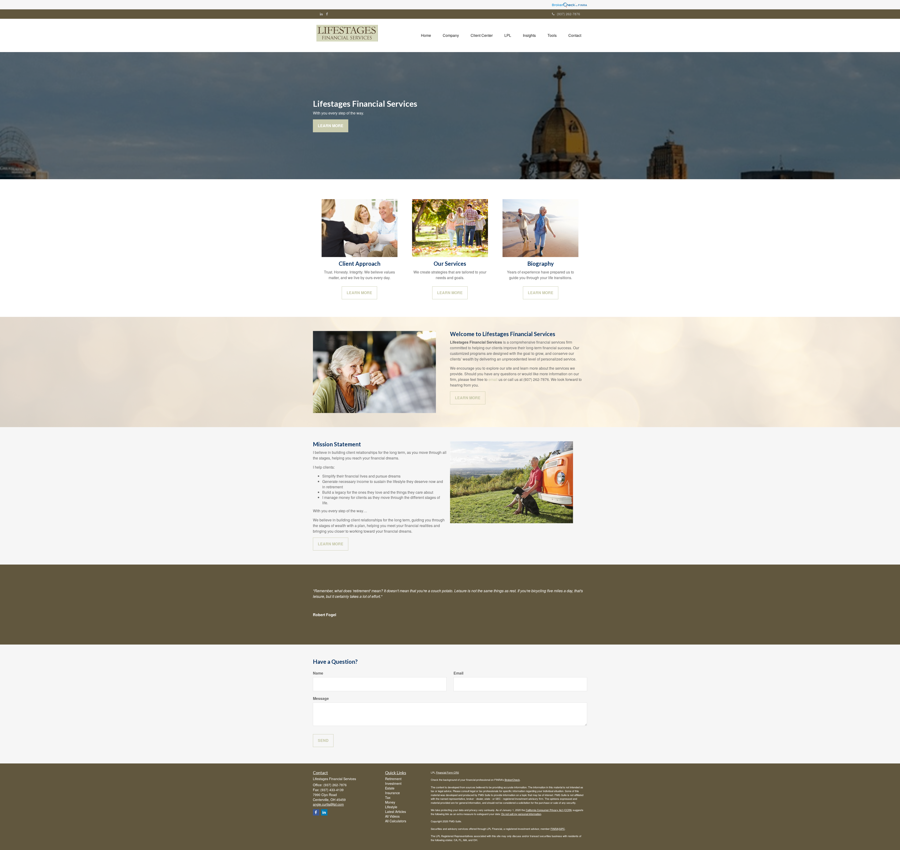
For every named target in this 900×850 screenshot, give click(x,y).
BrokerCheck (512, 780)
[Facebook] (327, 13)
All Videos (392, 816)
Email (458, 673)
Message (321, 698)
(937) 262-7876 (568, 13)
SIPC (562, 829)
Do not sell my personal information (521, 814)
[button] (451, 35)
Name (318, 673)
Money (390, 802)
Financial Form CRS (447, 772)
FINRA (554, 829)
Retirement (393, 778)
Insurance (392, 792)
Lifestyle (391, 806)
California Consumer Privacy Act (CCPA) (549, 810)
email (493, 379)
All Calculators (395, 821)
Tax (387, 797)
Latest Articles (395, 811)
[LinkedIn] (321, 13)
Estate (389, 788)
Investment (393, 783)
